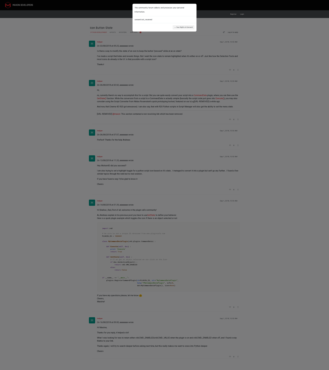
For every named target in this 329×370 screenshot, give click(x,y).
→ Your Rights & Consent (183, 27)
